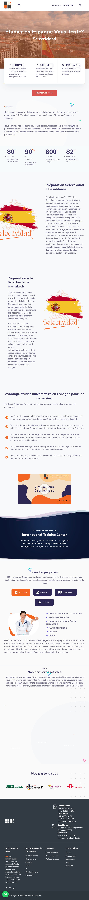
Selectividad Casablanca (70, 857)
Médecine (23, 592)
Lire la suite (15, 748)
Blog (67, 862)
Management (31, 859)
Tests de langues (52, 859)
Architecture (68, 592)
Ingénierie (44, 592)
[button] (44, 489)
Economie (46, 602)
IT (26, 869)
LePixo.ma (37, 896)
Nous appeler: (63, 5)
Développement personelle (32, 873)
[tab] (20, 592)
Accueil (68, 853)
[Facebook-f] (6, 888)
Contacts (69, 866)
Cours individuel (52, 853)
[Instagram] (10, 888)
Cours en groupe (52, 856)
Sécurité (29, 862)
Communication (32, 856)
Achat (28, 865)
